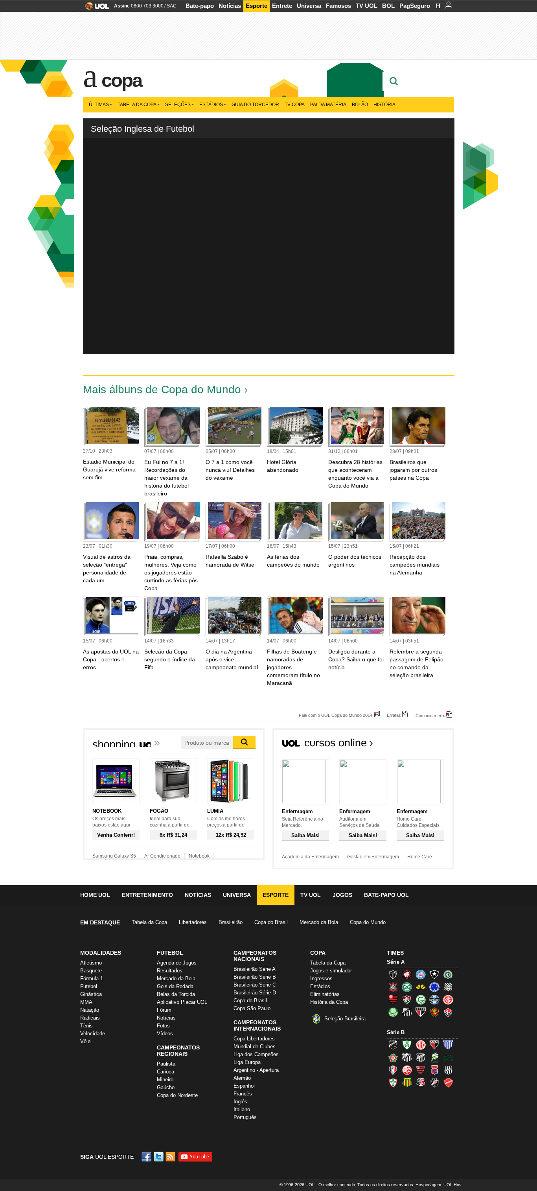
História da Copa (329, 1002)
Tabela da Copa (137, 104)
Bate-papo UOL (386, 895)
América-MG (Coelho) (407, 1044)
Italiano (242, 1109)
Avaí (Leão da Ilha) (448, 1044)
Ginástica (91, 994)
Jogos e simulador (331, 971)
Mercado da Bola (319, 922)
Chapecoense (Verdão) (448, 974)
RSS (171, 1157)
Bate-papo (200, 5)
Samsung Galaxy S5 (114, 856)
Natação (89, 1010)
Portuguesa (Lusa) (393, 1082)
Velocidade (92, 1033)
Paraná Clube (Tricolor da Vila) (434, 1070)
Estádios (211, 104)
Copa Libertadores (254, 1039)
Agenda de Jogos (177, 963)
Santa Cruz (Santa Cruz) (420, 1082)
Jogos (342, 895)
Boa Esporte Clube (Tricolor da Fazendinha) (393, 1057)
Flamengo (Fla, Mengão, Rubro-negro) (393, 999)
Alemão (242, 1078)
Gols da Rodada (175, 986)
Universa (309, 5)
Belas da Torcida (176, 994)
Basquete (91, 971)
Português (245, 1117)
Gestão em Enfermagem (373, 857)
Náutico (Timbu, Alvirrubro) (407, 1070)
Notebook (199, 856)
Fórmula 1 (91, 978)
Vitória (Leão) (448, 1012)
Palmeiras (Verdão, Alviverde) (393, 1012)
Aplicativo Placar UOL (182, 1002)
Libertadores (193, 922)
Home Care (419, 857)
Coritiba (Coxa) (407, 987)
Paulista (166, 1064)
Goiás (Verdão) (420, 999)
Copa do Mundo (368, 922)
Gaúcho (166, 1087)
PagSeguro (414, 5)
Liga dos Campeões (256, 1054)
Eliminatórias (325, 994)
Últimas (99, 104)
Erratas (394, 715)
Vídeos (165, 1033)
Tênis (86, 1026)
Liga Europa (247, 1062)
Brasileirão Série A (255, 969)
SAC (172, 6)
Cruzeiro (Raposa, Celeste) (434, 987)
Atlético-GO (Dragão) (434, 1044)
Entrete (282, 5)
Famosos (338, 5)
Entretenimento (147, 895)
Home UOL (95, 895)
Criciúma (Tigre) (420, 987)
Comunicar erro (430, 715)
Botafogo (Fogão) (434, 974)
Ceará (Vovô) (420, 1057)
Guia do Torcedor (255, 104)
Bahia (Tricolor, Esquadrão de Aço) (420, 974)
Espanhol (244, 1086)
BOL (388, 5)
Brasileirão (231, 922)
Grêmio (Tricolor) (434, 999)
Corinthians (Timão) (393, 987)
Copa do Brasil (271, 922)
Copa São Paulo (252, 1008)
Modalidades (100, 953)
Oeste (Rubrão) (420, 1070)
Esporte (256, 5)
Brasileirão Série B (255, 977)
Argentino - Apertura (256, 1070)
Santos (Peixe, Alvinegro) (407, 1012)
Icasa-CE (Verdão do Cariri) (448, 1057)
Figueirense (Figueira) (448, 987)
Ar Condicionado (162, 856)
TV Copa (295, 104)
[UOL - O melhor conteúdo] (95, 8)
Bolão (360, 104)
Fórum (164, 1010)
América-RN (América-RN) (420, 1044)
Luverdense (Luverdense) (434, 1057)
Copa (121, 80)
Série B (396, 1032)
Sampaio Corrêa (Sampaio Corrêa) (407, 1082)
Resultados (169, 971)
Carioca (165, 1072)
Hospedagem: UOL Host (439, 1184)
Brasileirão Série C (255, 985)
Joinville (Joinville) (393, 1070)
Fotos (163, 1026)
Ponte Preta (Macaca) (448, 1070)
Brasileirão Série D (255, 993)
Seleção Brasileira (345, 1019)
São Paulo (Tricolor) (420, 1012)
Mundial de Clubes (255, 1046)
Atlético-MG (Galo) (393, 974)
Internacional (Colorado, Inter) (448, 999)
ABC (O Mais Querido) (393, 1044)
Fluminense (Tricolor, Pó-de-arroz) (407, 999)
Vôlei (86, 1041)
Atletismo (91, 963)
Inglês (240, 1101)
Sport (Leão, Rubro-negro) (434, 1012)
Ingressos (321, 978)
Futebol (88, 986)
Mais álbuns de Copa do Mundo (162, 389)
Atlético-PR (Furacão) (407, 974)
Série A (396, 962)
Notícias (230, 5)
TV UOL (366, 5)
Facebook (147, 1157)
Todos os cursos (427, 745)
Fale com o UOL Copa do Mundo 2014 (335, 715)
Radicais (90, 1018)
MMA (86, 1002)
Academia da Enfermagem (310, 857)
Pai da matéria (328, 104)
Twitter (159, 1157)
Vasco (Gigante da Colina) (434, 1082)
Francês (243, 1094)
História (384, 104)
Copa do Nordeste (177, 1095)
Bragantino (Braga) (407, 1057)
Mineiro (165, 1079)
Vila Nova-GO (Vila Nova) (448, 1082)
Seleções (178, 104)
